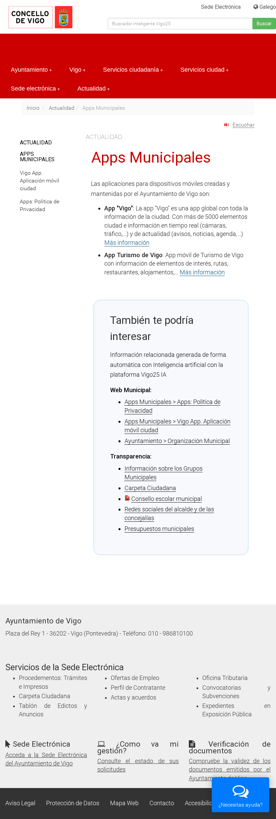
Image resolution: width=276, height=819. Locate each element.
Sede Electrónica (221, 7)
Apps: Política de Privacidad (39, 205)
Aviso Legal (20, 803)
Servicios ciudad (204, 69)
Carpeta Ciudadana (150, 487)
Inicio (33, 108)
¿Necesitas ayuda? (240, 804)
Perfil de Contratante (138, 687)
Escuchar (243, 125)
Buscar (264, 23)
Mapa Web (124, 803)
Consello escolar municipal (166, 498)
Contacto (161, 803)
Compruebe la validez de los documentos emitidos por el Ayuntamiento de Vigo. (230, 769)
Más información (126, 242)
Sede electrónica (35, 88)
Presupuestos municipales (159, 528)
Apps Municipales (37, 157)
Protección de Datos (72, 803)
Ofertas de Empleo (135, 678)
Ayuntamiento (31, 69)
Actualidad (93, 88)
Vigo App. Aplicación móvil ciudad (39, 181)
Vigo (77, 69)
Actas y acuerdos (133, 697)
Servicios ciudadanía (133, 69)
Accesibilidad (202, 803)
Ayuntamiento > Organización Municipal (177, 440)
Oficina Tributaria (225, 678)
